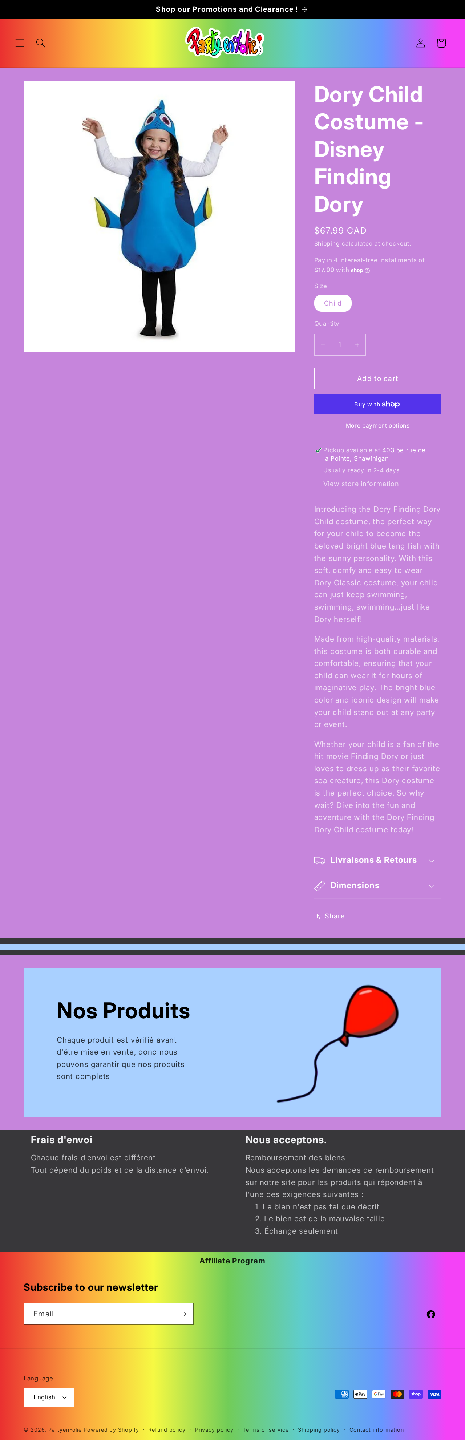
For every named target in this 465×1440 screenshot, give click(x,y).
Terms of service (266, 1430)
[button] (19, 43)
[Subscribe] (183, 1314)
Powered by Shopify (111, 1430)
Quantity (326, 323)
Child (333, 303)
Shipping (327, 243)
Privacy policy (214, 1430)
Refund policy (167, 1430)
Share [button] (334, 916)
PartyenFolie (65, 1430)
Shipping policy (319, 1430)
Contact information (376, 1430)
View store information (361, 484)
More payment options (378, 425)
